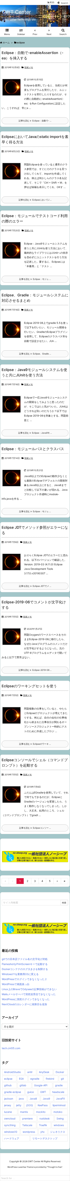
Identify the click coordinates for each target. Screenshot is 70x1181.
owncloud (9, 1118)
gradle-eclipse (12, 1091)
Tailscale (27, 1125)
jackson (8, 1098)
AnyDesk (44, 1072)
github (8, 1085)
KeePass (43, 1105)
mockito (40, 1111)
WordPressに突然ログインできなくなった (26, 999)
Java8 (33, 1098)
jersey (7, 1105)
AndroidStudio (12, 1072)
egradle (34, 1078)
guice (30, 1091)
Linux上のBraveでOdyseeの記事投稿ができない (29, 989)
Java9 (46, 1098)
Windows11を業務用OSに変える (20, 974)
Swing (60, 1118)
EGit (21, 1078)
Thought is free (55, 1167)
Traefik (43, 1125)
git (62, 1078)
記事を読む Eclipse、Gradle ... (35, 353)
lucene (8, 1111)
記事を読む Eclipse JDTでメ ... (35, 586)
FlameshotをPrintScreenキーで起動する (25, 964)
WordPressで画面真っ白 (15, 984)
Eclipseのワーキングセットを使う (29, 686)
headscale (58, 1091)
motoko (57, 1111)
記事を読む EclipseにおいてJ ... (35, 199)
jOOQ (29, 1105)
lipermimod (59, 1105)
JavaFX (60, 1098)
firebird (50, 1078)
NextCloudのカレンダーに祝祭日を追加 (24, 1004)
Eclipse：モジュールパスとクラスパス (33, 449)
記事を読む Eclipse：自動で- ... (35, 120)
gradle (59, 1085)
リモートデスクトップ (44, 1138)
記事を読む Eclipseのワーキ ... (35, 744)
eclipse (8, 1078)
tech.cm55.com (11, 1048)
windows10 (10, 1131)
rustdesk (44, 1118)
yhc (42, 1131)
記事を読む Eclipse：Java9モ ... (35, 432)
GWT (43, 1091)
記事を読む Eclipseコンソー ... (35, 828)
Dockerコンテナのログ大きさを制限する (25, 969)
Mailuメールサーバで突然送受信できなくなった (29, 994)
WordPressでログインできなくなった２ (24, 979)
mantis (24, 1111)
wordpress (29, 1131)
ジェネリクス (57, 1131)
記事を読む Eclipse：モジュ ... (35, 279)
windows (59, 1125)
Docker (60, 1072)
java (21, 1098)
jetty (18, 1105)
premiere (27, 1118)
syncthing (10, 1125)
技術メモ (28, 67)
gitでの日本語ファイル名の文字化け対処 (25, 959)
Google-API (40, 1085)
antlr (29, 1072)
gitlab (23, 1085)
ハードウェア (11, 1138)
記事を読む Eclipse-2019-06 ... (35, 670)
